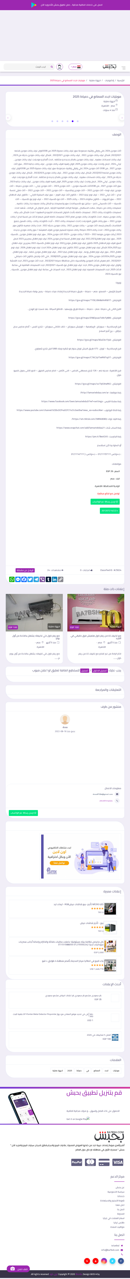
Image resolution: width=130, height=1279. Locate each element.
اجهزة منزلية (95, 80)
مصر (74, 67)
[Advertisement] (65, 35)
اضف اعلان (22, 1269)
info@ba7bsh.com (110, 1250)
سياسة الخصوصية (115, 1192)
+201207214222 (110, 511)
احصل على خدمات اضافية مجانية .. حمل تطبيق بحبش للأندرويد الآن (71, 5)
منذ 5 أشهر (112, 642)
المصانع (97, 1071)
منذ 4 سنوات (109, 110)
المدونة (120, 1214)
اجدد (106, 1071)
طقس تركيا (119, 1222)
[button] (78, 121)
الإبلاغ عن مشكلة (25, 570)
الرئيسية (120, 80)
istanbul (115, 1245)
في (87, 1071)
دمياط (79, 1071)
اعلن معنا (120, 1205)
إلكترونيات (109, 80)
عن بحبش (120, 1187)
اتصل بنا (120, 1209)
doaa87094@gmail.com (103, 794)
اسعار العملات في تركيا (113, 1218)
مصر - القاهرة (108, 106)
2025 (69, 1071)
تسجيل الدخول (100, 671)
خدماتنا (120, 1196)
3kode (78, 1274)
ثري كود (53, 1274)
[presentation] (122, 117)
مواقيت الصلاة (117, 1227)
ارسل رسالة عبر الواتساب (104, 502)
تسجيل (84, 671)
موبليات (116, 1071)
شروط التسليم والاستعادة (112, 1201)
